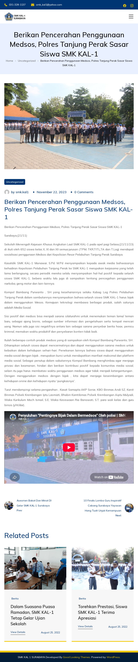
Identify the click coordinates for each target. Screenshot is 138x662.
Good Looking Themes (76, 657)
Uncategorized (14, 182)
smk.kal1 (22, 192)
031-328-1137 (17, 4)
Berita (15, 598)
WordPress (113, 657)
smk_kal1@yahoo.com (49, 4)
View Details (18, 632)
